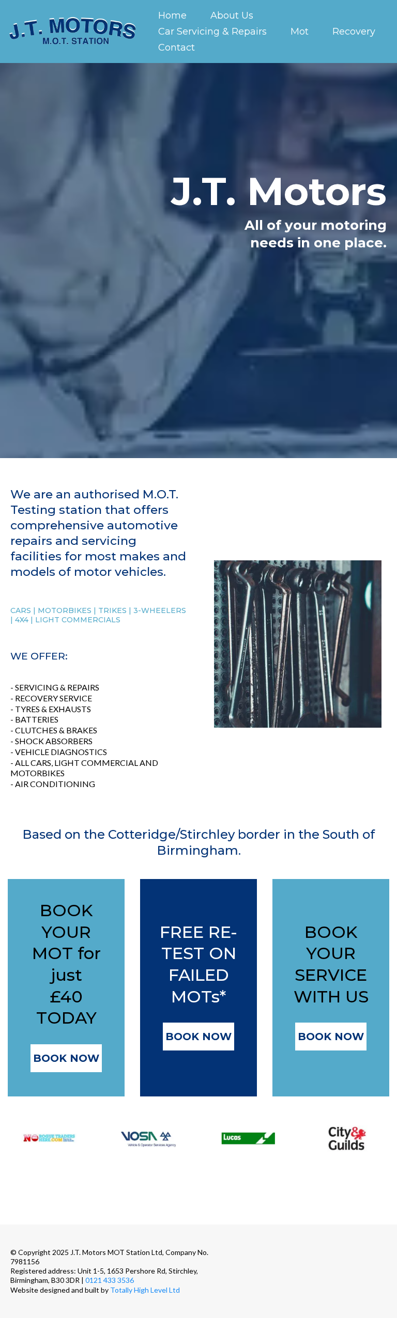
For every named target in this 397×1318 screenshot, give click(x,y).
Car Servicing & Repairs (212, 31)
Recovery (353, 31)
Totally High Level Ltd (145, 1289)
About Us (231, 15)
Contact (176, 47)
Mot (300, 31)
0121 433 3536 (109, 1280)
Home (172, 15)
